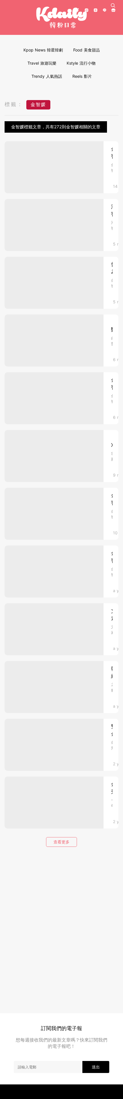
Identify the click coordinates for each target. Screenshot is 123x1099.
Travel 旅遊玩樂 (41, 63)
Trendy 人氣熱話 (46, 76)
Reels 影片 (82, 76)
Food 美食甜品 (86, 49)
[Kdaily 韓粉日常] (61, 17)
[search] (113, 5)
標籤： (14, 104)
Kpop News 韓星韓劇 (43, 49)
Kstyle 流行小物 (81, 63)
